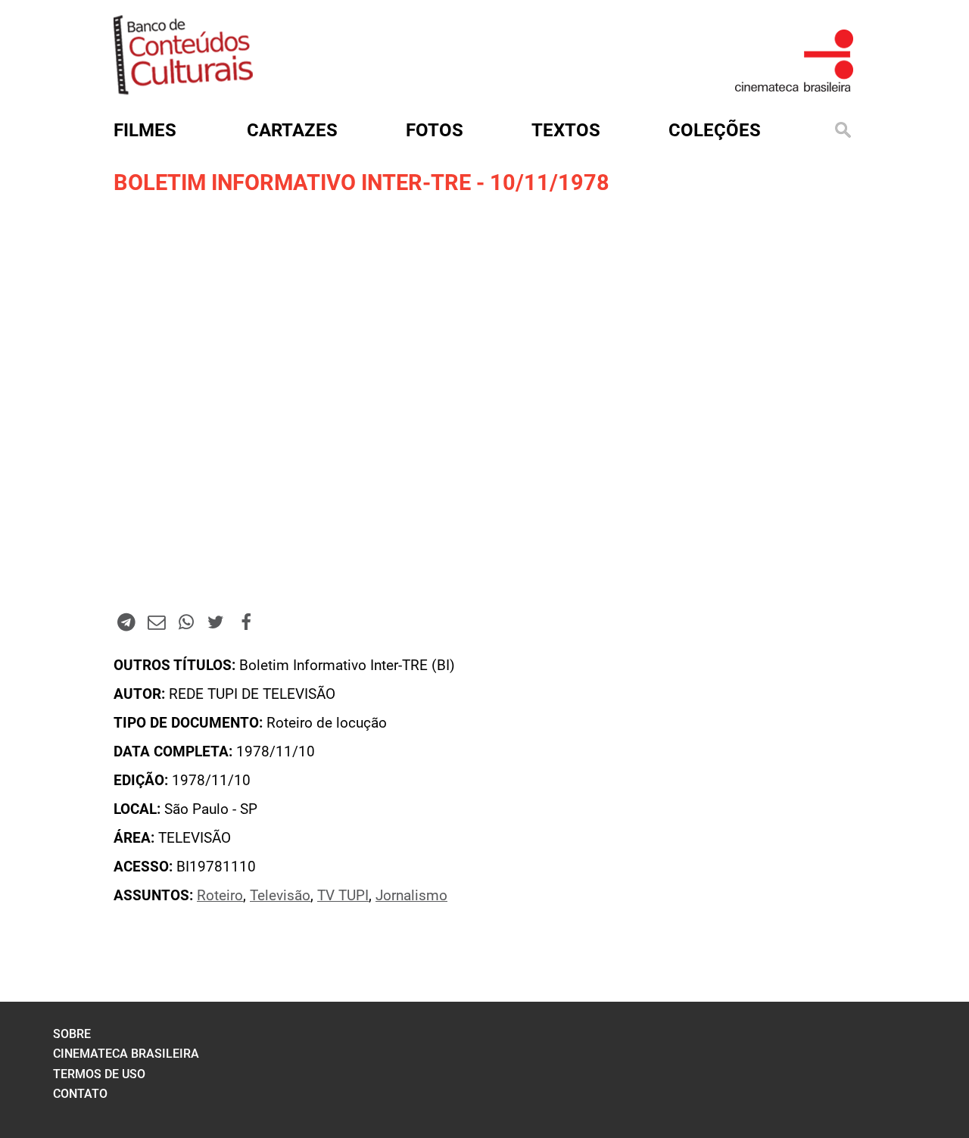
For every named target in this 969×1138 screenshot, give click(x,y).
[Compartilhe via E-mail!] (156, 622)
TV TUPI (343, 895)
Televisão (280, 895)
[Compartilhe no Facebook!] (246, 622)
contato (80, 1094)
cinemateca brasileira (126, 1053)
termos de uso (99, 1074)
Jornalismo (411, 895)
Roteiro (220, 895)
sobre (72, 1034)
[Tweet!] (216, 622)
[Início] (183, 89)
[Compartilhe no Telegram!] (126, 622)
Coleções (714, 130)
